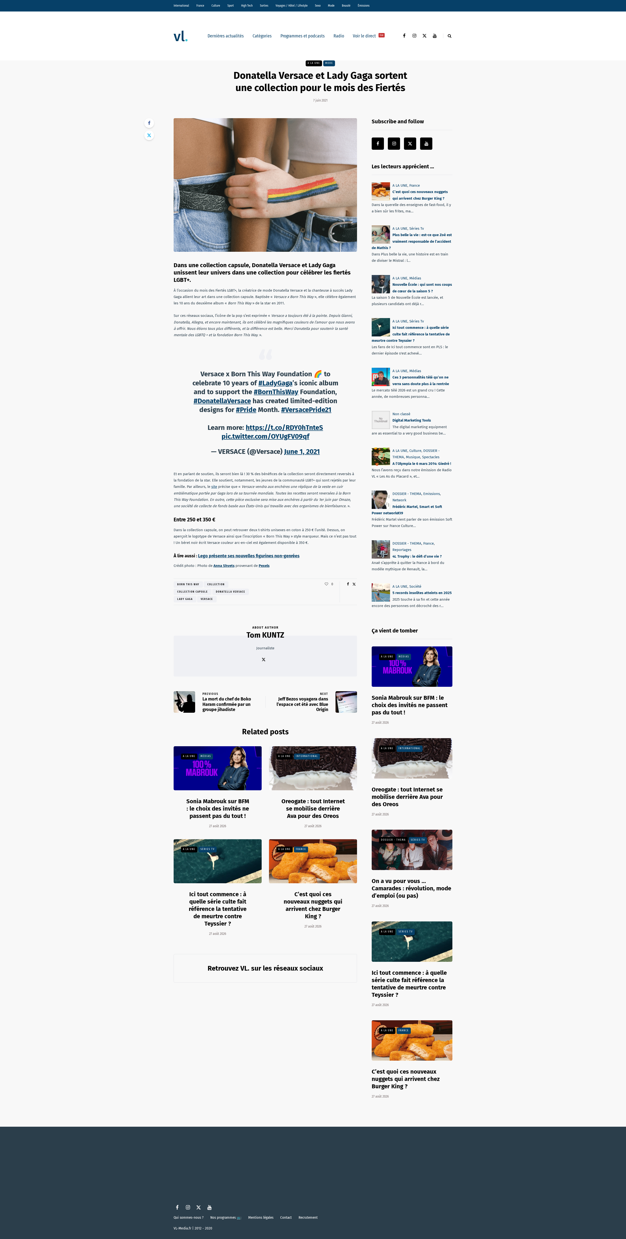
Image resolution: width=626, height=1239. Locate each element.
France (200, 5)
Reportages (401, 550)
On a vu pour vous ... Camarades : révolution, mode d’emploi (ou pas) (411, 888)
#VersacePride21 (306, 410)
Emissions (431, 494)
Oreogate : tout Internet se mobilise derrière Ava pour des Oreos (313, 808)
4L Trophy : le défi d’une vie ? (417, 556)
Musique (413, 457)
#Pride (246, 410)
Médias (206, 756)
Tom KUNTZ (265, 635)
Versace (207, 599)
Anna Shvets (224, 565)
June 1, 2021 (302, 451)
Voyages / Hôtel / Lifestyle (292, 5)
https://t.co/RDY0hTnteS (284, 428)
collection (216, 584)
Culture (216, 5)
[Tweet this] (149, 135)
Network (399, 500)
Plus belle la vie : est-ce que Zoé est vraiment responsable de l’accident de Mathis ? (412, 241)
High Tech (247, 5)
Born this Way (188, 584)
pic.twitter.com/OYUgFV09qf (265, 436)
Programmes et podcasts (302, 36)
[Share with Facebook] (149, 123)
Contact (286, 1217)
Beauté (346, 5)
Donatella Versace (230, 591)
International (181, 5)
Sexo (318, 5)
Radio (339, 36)
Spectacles (430, 457)
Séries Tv (208, 849)
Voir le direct (368, 36)
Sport (230, 5)
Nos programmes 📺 (225, 1217)
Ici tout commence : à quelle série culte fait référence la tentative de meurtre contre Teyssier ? (217, 909)
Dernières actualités (226, 36)
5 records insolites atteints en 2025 (422, 593)
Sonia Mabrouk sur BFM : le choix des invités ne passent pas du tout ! (217, 808)
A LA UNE (314, 63)
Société (415, 586)
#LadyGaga (275, 383)
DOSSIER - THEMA (406, 494)
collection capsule (192, 591)
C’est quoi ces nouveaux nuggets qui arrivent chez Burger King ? (406, 1079)
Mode (331, 5)
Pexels (264, 565)
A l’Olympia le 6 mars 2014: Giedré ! (421, 463)
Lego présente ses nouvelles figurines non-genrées (249, 556)
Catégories (262, 36)
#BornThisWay (276, 392)
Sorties (264, 5)
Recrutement (308, 1217)
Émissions (363, 5)
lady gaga (185, 599)
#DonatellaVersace (222, 401)
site (214, 486)
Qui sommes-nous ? (188, 1217)
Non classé (401, 414)
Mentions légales (260, 1217)
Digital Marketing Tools (411, 420)
